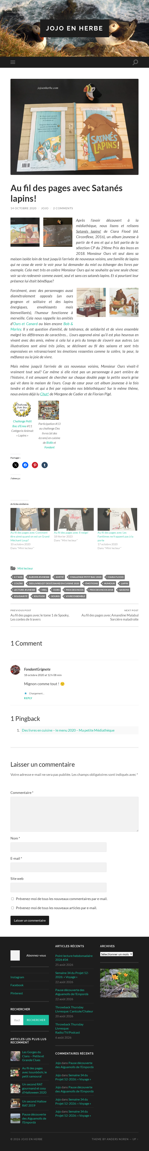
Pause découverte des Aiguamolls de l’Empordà (34, 1118)
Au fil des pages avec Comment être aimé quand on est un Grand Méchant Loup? (29, 536)
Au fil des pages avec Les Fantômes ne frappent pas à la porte (115, 536)
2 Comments (63, 208)
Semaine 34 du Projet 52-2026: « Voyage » (72, 975)
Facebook (16, 985)
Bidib (49, 442)
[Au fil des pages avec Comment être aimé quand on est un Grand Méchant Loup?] (30, 519)
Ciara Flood (116, 577)
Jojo (45, 208)
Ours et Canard (25, 323)
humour (109, 583)
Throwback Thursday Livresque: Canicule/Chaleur (74, 1009)
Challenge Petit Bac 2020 (85, 577)
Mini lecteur (25, 568)
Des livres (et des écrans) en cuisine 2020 (54, 583)
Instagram (17, 977)
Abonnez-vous (36, 955)
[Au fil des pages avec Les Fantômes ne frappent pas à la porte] (117, 519)
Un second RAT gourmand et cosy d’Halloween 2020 (34, 1088)
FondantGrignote (37, 669)
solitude (39, 596)
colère (18, 583)
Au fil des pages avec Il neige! (71, 532)
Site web (16, 878)
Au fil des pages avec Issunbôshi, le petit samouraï (34, 1072)
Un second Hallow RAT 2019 (34, 1103)
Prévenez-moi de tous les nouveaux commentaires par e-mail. (61, 899)
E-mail (16, 858)
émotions (91, 583)
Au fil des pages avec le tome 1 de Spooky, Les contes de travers (39, 615)
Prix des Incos (74, 589)
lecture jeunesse (24, 589)
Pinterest (16, 993)
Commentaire (21, 792)
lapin (124, 583)
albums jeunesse (39, 577)
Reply (28, 698)
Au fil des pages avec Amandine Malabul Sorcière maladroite (110, 615)
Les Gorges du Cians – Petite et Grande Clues (33, 1056)
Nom (15, 838)
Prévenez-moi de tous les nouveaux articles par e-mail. (56, 908)
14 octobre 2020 (23, 208)
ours (56, 589)
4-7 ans (18, 577)
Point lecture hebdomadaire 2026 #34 (74, 958)
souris (55, 596)
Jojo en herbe (74, 28)
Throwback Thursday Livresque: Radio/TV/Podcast (69, 1028)
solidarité (21, 596)
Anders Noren (118, 1139)
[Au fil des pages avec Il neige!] (74, 519)
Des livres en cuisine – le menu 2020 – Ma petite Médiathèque (68, 730)
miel (44, 589)
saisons (124, 589)
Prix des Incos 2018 (101, 589)
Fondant (49, 447)
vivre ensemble (75, 596)
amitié (60, 577)
